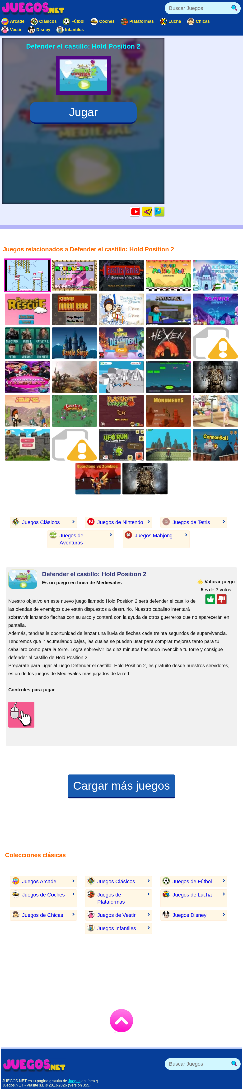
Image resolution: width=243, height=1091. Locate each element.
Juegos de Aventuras (71, 539)
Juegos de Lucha (192, 895)
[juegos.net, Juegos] (33, 8)
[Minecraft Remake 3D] (168, 309)
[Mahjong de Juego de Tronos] (215, 377)
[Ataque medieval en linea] (74, 377)
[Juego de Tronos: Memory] (145, 478)
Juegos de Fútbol (192, 881)
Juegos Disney (189, 915)
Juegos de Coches (43, 895)
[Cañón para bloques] (168, 377)
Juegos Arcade (39, 881)
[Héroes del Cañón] (74, 445)
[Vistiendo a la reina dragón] (215, 411)
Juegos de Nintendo (120, 522)
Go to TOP (121, 1020)
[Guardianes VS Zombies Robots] (98, 478)
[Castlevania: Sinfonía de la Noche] (121, 275)
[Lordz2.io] (74, 411)
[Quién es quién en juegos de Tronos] (27, 343)
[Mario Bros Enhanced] (168, 275)
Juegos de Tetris (191, 522)
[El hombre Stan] (27, 411)
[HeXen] (168, 343)
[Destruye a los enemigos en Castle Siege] (74, 343)
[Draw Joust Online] (121, 377)
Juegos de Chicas (42, 915)
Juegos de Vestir (116, 915)
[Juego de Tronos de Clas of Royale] (121, 343)
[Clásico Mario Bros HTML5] (74, 309)
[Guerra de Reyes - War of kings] (121, 309)
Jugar (83, 112)
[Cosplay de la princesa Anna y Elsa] (27, 377)
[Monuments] (168, 411)
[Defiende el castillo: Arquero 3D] (27, 445)
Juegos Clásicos (41, 522)
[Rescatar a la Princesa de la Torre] (27, 309)
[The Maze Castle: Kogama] (168, 445)
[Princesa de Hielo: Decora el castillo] (215, 275)
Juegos (74, 1081)
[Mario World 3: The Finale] (74, 275)
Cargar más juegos (121, 785)
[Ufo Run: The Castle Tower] (121, 445)
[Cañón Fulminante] (215, 445)
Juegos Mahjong (154, 536)
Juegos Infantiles (116, 928)
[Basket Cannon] (121, 411)
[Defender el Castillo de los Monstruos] (215, 343)
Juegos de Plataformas (111, 898)
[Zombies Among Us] (215, 309)
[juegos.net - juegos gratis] (34, 1065)
